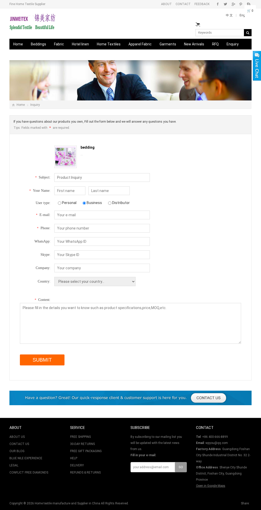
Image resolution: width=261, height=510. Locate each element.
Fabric (59, 44)
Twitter (225, 4)
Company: (43, 268)
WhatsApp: (42, 241)
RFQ (215, 44)
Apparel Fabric (140, 44)
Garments (168, 44)
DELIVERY (77, 465)
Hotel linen (80, 44)
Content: (42, 300)
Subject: (42, 177)
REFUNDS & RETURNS (85, 472)
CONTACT (183, 4)
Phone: (43, 228)
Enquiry (233, 44)
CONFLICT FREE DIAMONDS (28, 472)
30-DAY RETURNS (82, 444)
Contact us (22, 55)
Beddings (38, 44)
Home (18, 44)
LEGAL (13, 465)
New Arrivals (194, 44)
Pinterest (241, 4)
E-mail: (43, 215)
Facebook (218, 4)
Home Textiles (109, 44)
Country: (44, 281)
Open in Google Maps (210, 486)
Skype (248, 4)
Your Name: (39, 191)
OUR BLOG (16, 451)
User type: (43, 203)
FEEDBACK (202, 4)
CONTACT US (19, 444)
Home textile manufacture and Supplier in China (67, 503)
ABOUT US (17, 437)
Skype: (45, 255)
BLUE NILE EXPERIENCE (25, 458)
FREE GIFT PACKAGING (86, 451)
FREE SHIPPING (80, 437)
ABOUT (166, 4)
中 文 (229, 15)
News (44, 55)
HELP (73, 458)
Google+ (233, 4)
